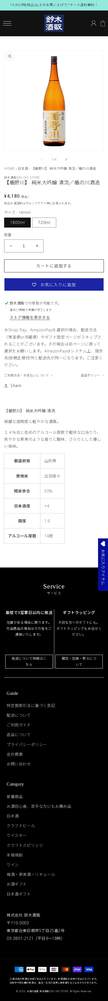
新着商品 (15, 796)
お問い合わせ (19, 764)
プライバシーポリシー (27, 744)
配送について (19, 715)
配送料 (18, 203)
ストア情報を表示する (30, 317)
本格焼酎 (15, 855)
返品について (19, 734)
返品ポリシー (91, 375)
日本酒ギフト (19, 894)
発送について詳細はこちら (29, 661)
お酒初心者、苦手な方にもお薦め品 (39, 806)
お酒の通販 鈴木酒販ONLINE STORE (47, 991)
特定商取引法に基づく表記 (31, 705)
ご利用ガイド (19, 724)
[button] (7, 23)
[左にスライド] (42, 159)
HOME (9, 168)
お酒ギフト (17, 884)
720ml (44, 222)
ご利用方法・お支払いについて (27, 375)
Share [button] (16, 385)
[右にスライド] (66, 159)
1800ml (17, 222)
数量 (8, 234)
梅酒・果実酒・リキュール (31, 874)
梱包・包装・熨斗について (79, 661)
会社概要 (15, 754)
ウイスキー (17, 835)
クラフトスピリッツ (25, 845)
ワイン (13, 864)
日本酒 (23, 168)
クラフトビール (21, 825)
